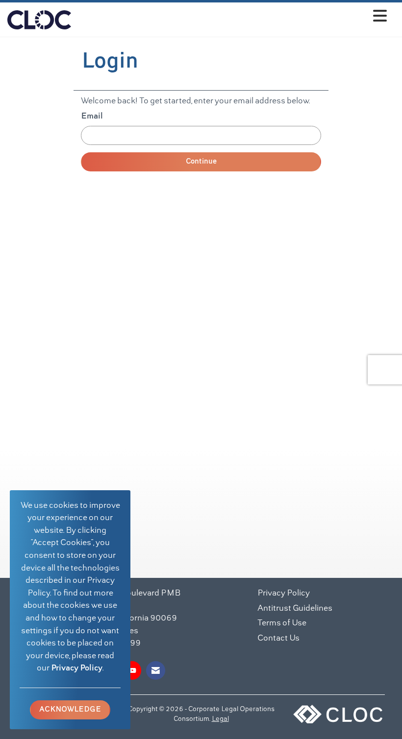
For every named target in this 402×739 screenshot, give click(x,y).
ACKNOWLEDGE (70, 710)
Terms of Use (281, 623)
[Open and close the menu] (231, 18)
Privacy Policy (76, 668)
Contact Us (278, 638)
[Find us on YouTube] (132, 670)
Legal (220, 719)
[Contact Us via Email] (155, 670)
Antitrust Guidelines (294, 608)
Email (92, 116)
